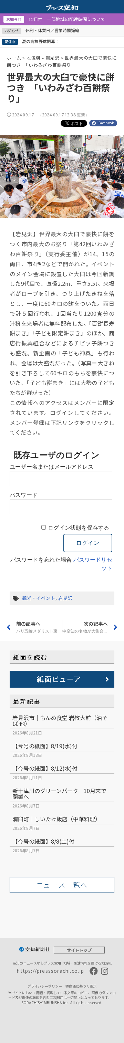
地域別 (33, 57)
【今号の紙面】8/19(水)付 (45, 746)
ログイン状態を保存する (78, 528)
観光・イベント (38, 598)
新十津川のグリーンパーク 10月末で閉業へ (59, 793)
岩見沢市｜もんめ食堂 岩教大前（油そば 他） (59, 720)
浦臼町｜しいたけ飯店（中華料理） (56, 819)
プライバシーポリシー (45, 986)
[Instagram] (105, 971)
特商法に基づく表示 (80, 986)
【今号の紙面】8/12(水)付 (45, 768)
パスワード (24, 495)
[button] (62, 679)
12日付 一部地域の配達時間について (55, 19)
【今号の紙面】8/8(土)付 (43, 841)
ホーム (14, 57)
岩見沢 (52, 57)
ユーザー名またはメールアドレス (51, 467)
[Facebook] (94, 971)
